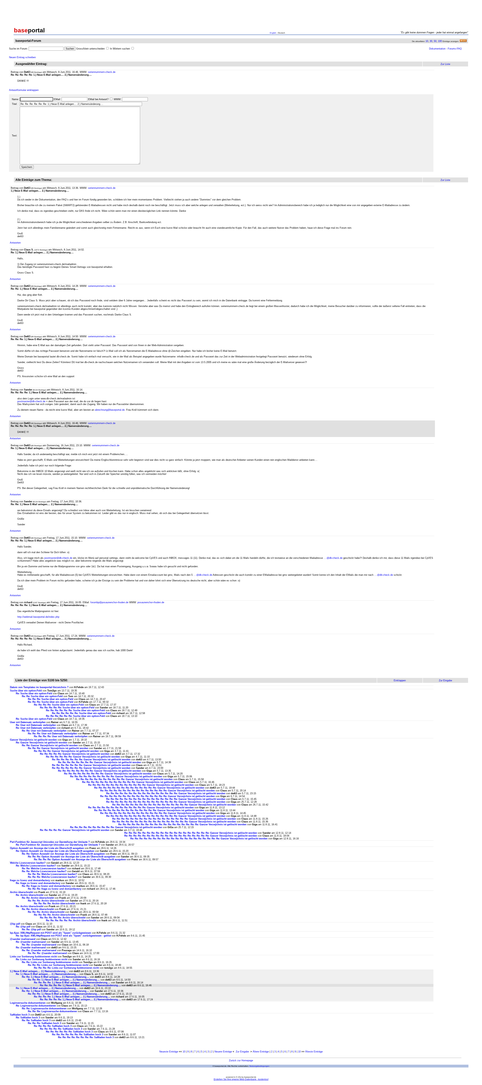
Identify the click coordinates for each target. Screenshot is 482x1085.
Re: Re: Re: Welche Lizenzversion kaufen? (52, 874)
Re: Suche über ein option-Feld (34, 693)
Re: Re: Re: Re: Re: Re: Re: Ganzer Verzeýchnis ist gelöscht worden (91, 759)
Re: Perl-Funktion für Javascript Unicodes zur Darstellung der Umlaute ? (58, 844)
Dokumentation (437, 48)
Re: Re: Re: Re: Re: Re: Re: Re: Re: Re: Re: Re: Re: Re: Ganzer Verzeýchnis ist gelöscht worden (149, 787)
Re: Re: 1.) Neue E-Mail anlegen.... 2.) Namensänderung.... (55, 976)
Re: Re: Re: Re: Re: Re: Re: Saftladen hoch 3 (77, 1034)
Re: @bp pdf (23, 926)
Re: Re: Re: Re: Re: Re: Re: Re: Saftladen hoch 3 (86, 1037)
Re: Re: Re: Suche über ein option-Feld (50, 699)
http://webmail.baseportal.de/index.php (38, 616)
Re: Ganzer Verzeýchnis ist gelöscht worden (41, 742)
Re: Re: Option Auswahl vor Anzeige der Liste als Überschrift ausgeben (63, 853)
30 (431, 41)
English (273, 33)
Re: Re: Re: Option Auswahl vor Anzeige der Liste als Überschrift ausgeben (71, 856)
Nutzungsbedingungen (259, 1066)
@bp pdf (15, 923)
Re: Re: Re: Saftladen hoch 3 (44, 1023)
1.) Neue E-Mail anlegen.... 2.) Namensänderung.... (39, 971)
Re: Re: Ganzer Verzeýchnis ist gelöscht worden (50, 745)
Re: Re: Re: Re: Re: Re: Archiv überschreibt (71, 920)
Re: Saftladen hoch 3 (28, 1017)
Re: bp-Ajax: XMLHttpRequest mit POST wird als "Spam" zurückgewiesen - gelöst (63, 935)
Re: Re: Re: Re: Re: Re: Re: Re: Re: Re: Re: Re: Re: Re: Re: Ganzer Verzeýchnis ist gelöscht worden (157, 790)
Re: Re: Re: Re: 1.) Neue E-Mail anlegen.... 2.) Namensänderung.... (72, 982)
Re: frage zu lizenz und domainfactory (38, 883)
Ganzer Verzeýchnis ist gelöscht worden (33, 739)
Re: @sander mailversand (31, 941)
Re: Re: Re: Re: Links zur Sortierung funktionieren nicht (66, 967)
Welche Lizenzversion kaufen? (28, 862)
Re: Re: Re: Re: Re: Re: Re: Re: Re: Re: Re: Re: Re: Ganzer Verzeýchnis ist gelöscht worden (141, 784)
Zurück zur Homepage (241, 1060)
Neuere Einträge (223, 1051)
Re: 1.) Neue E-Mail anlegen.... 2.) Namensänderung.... (47, 974)
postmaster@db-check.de (31, 401)
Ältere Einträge (261, 1051)
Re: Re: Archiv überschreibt (38, 897)
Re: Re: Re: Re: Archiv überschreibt (54, 903)
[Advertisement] (241, 12)
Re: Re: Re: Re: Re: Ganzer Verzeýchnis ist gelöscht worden (74, 753)
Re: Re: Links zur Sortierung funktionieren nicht (50, 962)
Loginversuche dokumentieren (28, 1002)
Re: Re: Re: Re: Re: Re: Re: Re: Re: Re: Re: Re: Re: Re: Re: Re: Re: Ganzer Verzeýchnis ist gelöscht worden (174, 804)
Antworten (15, 242)
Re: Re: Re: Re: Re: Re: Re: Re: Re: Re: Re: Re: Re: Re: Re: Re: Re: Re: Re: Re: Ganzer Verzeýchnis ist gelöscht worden (199, 838)
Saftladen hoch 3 (20, 1014)
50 (435, 41)
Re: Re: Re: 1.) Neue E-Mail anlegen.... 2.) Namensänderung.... (64, 979)
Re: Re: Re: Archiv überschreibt (46, 900)
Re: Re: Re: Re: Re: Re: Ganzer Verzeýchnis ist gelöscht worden (83, 756)
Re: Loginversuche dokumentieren (36, 1005)
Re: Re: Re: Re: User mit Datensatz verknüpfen (61, 736)
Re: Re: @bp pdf (31, 929)
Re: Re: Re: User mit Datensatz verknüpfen (52, 733)
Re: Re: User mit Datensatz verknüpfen (44, 730)
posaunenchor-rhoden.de (150, 602)
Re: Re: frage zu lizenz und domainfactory (46, 886)
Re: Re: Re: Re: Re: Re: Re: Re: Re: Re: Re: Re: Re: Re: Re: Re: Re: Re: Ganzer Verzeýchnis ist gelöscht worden (182, 824)
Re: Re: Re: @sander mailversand (47, 953)
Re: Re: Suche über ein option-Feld (42, 696)
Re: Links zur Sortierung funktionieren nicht (41, 959)
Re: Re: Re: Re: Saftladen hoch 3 (53, 1026)
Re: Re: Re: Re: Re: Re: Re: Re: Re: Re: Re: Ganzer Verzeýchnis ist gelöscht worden (124, 779)
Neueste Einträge (168, 1051)
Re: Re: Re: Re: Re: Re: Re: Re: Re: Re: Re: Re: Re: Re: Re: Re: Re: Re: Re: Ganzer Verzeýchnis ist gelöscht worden (190, 832)
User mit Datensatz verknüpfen (28, 722)
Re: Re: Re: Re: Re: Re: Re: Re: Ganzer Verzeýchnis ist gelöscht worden (99, 762)
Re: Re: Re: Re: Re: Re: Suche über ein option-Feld (75, 710)
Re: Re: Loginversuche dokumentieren (44, 1008)
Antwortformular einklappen (24, 90)
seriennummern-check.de (101, 72)
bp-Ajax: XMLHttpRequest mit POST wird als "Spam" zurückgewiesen (50, 932)
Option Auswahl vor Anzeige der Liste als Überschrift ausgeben (47, 848)
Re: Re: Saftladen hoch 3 (36, 1020)
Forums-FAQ (455, 48)
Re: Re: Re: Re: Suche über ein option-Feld (59, 704)
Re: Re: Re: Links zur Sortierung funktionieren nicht (58, 965)
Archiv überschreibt (21, 892)
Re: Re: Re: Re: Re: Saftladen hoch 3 (61, 1028)
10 (427, 41)
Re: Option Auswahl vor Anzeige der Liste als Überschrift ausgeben (55, 851)
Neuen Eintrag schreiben (22, 57)
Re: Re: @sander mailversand (39, 944)
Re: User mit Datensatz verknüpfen (36, 725)
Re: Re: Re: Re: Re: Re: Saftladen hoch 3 (69, 1031)
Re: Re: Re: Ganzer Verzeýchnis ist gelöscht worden (58, 748)
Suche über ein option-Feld (26, 690)
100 (440, 41)
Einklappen (400, 680)
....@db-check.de (333, 558)
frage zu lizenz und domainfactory (30, 880)
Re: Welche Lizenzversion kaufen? (36, 865)
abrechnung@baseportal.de (110, 409)
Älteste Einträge (314, 1051)
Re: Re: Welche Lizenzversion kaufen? (44, 868)
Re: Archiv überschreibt (29, 895)
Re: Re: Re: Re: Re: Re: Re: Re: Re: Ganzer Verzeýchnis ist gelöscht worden (108, 773)
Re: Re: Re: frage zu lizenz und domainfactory (54, 888)
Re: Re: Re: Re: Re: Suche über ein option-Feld (67, 707)
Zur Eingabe (242, 1051)
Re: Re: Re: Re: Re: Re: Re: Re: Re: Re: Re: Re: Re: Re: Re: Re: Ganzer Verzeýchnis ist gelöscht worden (165, 793)
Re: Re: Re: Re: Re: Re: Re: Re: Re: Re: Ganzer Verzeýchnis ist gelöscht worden (116, 776)
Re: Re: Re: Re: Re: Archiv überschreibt (62, 917)
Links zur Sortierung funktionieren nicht (33, 956)
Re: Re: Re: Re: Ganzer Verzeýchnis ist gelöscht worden (66, 751)
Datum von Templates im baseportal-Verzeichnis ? (39, 687)
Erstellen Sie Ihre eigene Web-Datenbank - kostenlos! (241, 1079)
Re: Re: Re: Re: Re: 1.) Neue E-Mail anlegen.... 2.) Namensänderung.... (80, 985)
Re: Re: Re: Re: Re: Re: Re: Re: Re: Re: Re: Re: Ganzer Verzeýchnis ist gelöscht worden (132, 782)
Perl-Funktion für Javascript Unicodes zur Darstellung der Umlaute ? (50, 842)
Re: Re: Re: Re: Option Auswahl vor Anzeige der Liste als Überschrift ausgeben (80, 859)
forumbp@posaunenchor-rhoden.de (109, 602)
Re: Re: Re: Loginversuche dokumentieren (52, 1011)
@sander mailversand (22, 939)
